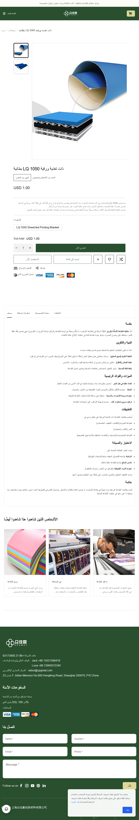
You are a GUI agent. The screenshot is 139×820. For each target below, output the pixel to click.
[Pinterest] (38, 786)
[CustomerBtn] (6, 809)
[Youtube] (32, 786)
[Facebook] (21, 786)
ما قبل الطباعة (102, 581)
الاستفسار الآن (32, 259)
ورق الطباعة (12, 581)
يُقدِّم (129, 785)
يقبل (127, 810)
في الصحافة (56, 581)
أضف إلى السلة (72, 259)
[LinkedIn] (44, 786)
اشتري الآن (81, 247)
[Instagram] (27, 786)
